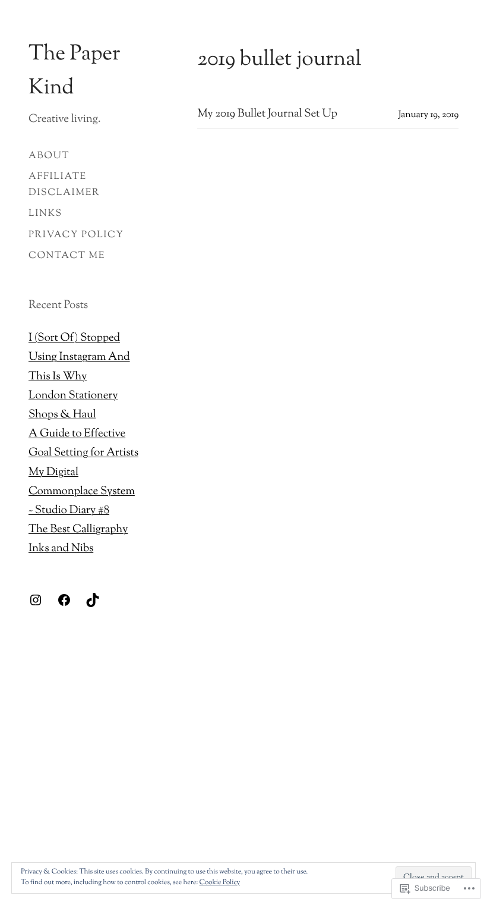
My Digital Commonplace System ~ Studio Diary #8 (82, 492)
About (49, 156)
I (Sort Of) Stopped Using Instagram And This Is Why (79, 358)
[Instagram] (36, 600)
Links (45, 214)
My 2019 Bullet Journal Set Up (267, 114)
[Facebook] (64, 600)
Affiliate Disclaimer (64, 185)
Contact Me (67, 256)
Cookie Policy (220, 882)
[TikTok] (93, 600)
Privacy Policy (76, 235)
